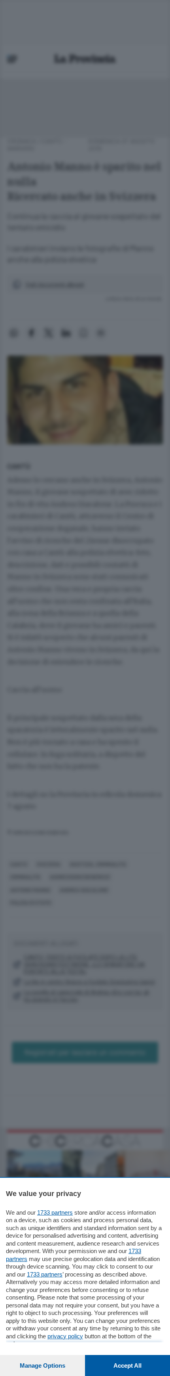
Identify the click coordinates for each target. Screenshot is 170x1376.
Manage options (42, 1365)
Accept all (127, 1365)
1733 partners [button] (55, 1212)
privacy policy (65, 1336)
